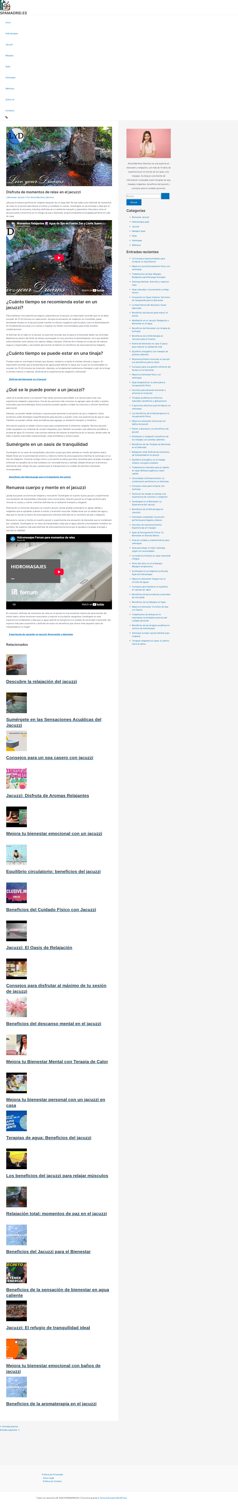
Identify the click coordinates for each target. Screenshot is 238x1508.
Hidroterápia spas (140, 222)
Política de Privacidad (52, 1474)
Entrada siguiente (10, 1430)
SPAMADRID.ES (13, 13)
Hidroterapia (12, 33)
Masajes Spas (138, 231)
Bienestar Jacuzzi (16, 197)
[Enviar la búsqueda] (165, 196)
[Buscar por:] (147, 196)
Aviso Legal (48, 1478)
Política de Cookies (52, 1481)
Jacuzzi (9, 44)
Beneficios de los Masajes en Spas (149, 602)
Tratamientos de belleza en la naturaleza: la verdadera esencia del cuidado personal (149, 617)
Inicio (8, 22)
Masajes (9, 55)
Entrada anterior (9, 1426)
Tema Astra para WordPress (113, 1498)
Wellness (10, 88)
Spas (8, 66)
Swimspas (10, 77)
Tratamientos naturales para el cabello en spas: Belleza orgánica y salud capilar (150, 470)
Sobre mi (10, 99)
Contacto (10, 110)
